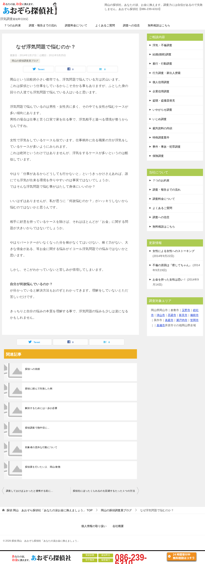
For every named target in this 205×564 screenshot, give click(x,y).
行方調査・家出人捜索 (167, 73)
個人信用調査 (161, 82)
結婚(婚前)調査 (162, 54)
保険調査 (158, 155)
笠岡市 (194, 320)
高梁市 (172, 315)
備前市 (194, 315)
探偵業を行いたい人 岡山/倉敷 (42, 467)
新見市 (183, 315)
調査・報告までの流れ (43, 25)
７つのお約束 (12, 25)
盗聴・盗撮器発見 (164, 100)
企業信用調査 (161, 91)
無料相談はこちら (159, 25)
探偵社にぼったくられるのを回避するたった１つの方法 (104, 490)
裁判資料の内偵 (162, 128)
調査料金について (76, 25)
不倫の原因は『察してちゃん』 (172, 265)
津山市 (161, 315)
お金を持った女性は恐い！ (169, 279)
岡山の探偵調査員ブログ (25, 60)
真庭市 (169, 320)
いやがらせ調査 (162, 109)
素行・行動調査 (162, 63)
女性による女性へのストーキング (174, 251)
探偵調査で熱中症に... (37, 427)
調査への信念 (131, 25)
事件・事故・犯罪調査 (167, 146)
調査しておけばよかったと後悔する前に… (29, 490)
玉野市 (186, 310)
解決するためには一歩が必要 (41, 408)
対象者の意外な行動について (41, 447)
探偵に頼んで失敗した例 (38, 388)
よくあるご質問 (105, 25)
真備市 (161, 325)
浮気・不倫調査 (162, 45)
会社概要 (118, 526)
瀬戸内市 (181, 320)
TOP (49, 510)
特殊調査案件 (161, 137)
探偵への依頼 (32, 369)
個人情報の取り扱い (94, 526)
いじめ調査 (160, 119)
